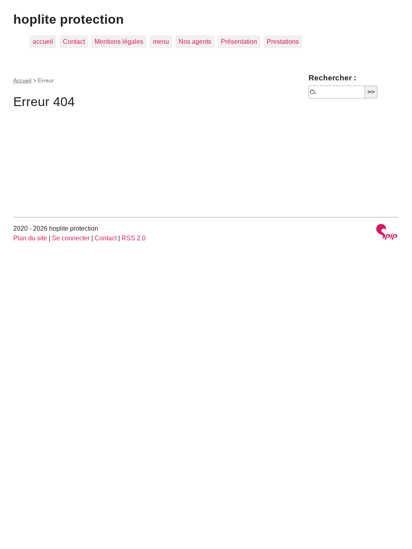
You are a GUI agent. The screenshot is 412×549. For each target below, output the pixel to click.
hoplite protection (68, 19)
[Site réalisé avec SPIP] (387, 233)
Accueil (22, 80)
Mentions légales (119, 41)
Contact (74, 41)
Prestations (283, 41)
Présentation (239, 41)
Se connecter (71, 238)
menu (161, 41)
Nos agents (195, 41)
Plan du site (30, 238)
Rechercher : (332, 78)
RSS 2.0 (134, 238)
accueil (43, 41)
